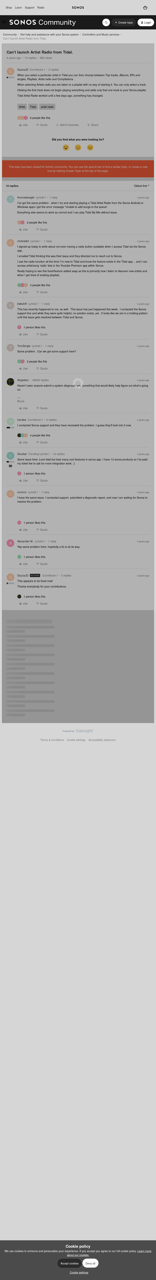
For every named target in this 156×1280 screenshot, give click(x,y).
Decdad (22, 454)
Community (10, 34)
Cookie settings (76, 740)
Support (29, 7)
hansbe (21, 420)
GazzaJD (22, 69)
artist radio (47, 107)
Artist (22, 107)
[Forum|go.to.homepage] (43, 22)
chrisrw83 (23, 241)
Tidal (33, 107)
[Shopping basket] (145, 7)
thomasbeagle (25, 197)
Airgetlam (23, 380)
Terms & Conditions (52, 740)
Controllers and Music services (100, 34)
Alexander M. (25, 541)
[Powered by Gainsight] (78, 732)
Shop (9, 7)
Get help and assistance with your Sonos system (49, 34)
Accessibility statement (102, 740)
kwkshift (22, 304)
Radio (40, 7)
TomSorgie (23, 346)
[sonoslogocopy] (78, 7)
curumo (21, 492)
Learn (18, 7)
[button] (4, 23)
